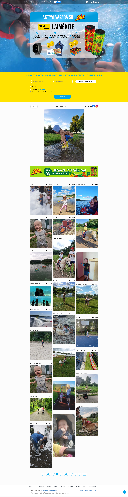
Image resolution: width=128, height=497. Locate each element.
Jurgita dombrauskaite (35, 363)
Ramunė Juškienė (57, 238)
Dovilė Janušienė (34, 330)
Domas (78, 317)
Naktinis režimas (92, 486)
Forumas (78, 486)
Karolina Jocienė (57, 413)
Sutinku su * (39, 89)
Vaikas (55, 486)
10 (75, 474)
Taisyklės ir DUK (81, 490)
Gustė (31, 184)
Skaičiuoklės (70, 486)
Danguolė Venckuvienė (81, 284)
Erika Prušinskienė (57, 314)
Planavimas (41, 486)
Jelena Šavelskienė (80, 350)
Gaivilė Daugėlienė (80, 218)
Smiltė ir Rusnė (33, 396)
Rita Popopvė (56, 184)
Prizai (43, 1)
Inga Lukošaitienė (34, 250)
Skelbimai (84, 486)
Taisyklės (38, 1)
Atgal (34, 106)
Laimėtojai (49, 1)
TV (36, 486)
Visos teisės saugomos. (44, 490)
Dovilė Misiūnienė (57, 217)
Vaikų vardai (62, 486)
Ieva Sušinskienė (80, 406)
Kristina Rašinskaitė (81, 184)
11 (79, 474)
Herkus (31, 217)
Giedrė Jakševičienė (57, 380)
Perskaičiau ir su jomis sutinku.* (41, 86)
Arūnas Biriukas (80, 251)
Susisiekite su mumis (92, 490)
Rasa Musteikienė (57, 281)
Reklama (86, 490)
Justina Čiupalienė (34, 309)
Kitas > (84, 474)
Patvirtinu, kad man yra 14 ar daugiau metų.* (42, 92)
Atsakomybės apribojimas (53, 490)
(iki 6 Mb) (86, 81)
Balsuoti (32, 1)
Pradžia (31, 486)
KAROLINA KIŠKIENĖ (35, 284)
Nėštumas (49, 486)
